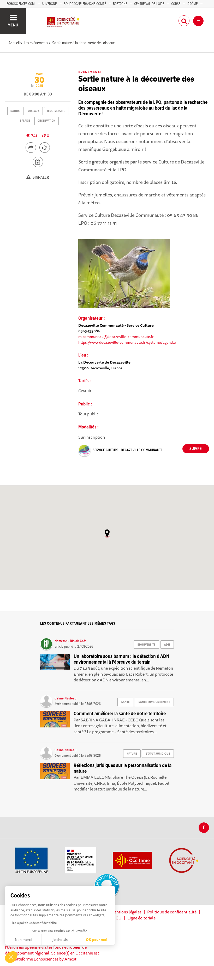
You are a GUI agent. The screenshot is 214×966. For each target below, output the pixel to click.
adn (167, 645)
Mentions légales (126, 911)
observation (47, 121)
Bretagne (120, 4)
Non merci (23, 939)
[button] (11, 957)
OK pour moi (96, 939)
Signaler (40, 177)
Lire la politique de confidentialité (33, 922)
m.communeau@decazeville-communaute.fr (116, 337)
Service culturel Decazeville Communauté (128, 450)
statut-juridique (158, 754)
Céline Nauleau (65, 698)
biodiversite (56, 111)
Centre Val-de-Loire (149, 4)
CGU (117, 917)
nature (15, 111)
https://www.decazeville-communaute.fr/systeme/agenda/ (127, 342)
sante (125, 702)
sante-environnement (154, 702)
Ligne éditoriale (141, 917)
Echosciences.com (21, 4)
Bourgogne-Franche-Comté (85, 4)
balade (25, 121)
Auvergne (49, 4)
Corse (175, 4)
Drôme (192, 4)
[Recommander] (44, 147)
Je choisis (60, 939)
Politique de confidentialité (172, 911)
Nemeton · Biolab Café (71, 641)
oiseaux (33, 111)
